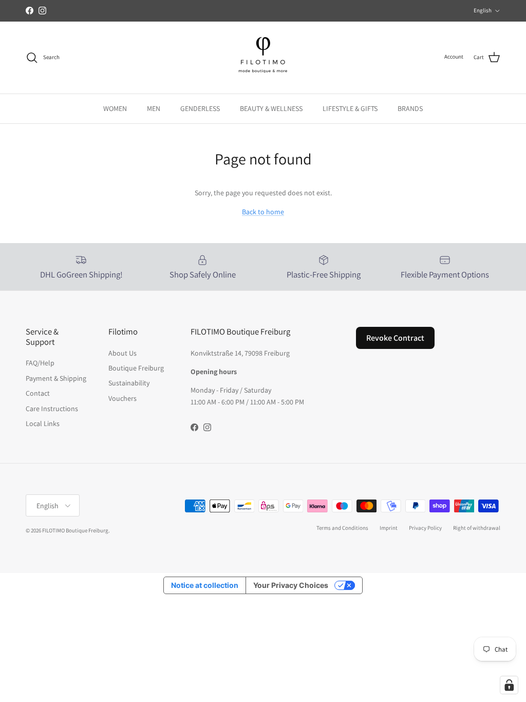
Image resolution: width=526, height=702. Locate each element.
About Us (122, 353)
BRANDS (410, 108)
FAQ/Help (40, 362)
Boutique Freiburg (136, 368)
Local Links (43, 423)
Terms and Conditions (342, 527)
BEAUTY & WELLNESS (271, 108)
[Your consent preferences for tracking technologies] (509, 685)
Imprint (389, 527)
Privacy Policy (425, 527)
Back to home (263, 211)
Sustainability (128, 382)
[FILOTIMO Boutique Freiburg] (263, 57)
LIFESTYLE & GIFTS (350, 108)
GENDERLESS (200, 108)
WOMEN (115, 108)
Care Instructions (52, 408)
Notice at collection (204, 585)
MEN (153, 108)
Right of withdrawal (476, 527)
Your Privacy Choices (290, 585)
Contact (38, 393)
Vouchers (122, 398)
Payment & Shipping (56, 378)
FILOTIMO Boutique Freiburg (75, 530)
